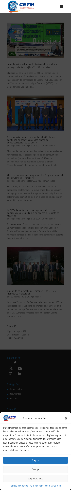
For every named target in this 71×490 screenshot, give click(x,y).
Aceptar (35, 460)
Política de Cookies (19, 485)
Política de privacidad (40, 485)
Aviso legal (56, 485)
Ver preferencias (35, 478)
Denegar (35, 469)
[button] (66, 418)
